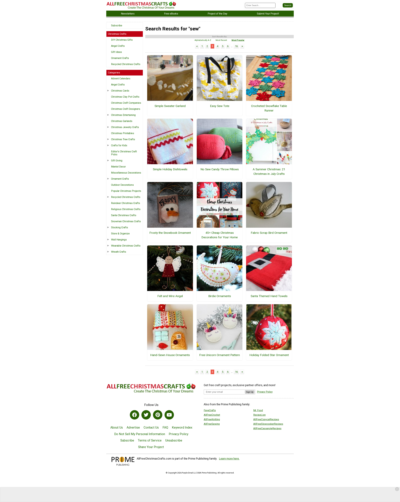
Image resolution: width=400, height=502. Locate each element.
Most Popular (238, 40)
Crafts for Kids (119, 145)
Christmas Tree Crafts (123, 139)
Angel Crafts (118, 45)
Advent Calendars (120, 78)
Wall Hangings (119, 239)
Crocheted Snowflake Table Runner (269, 108)
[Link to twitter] (146, 415)
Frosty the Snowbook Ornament (170, 233)
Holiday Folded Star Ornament (269, 355)
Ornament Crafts (120, 58)
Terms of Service (150, 440)
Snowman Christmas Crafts (126, 221)
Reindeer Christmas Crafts (125, 203)
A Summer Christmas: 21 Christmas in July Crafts (269, 171)
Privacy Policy (178, 434)
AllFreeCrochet (212, 414)
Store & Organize (120, 233)
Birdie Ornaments (219, 296)
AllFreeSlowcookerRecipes (268, 423)
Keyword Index (182, 427)
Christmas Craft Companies (126, 102)
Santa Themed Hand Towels (269, 296)
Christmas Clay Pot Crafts (125, 96)
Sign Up (249, 392)
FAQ (165, 427)
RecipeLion (259, 414)
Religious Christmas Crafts (125, 209)
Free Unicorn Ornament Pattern (219, 355)
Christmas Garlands (121, 121)
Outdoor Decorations (122, 184)
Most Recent (221, 40)
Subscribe (116, 25)
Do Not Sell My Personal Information (139, 434)
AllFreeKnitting (212, 419)
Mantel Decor (118, 166)
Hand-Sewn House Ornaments (170, 355)
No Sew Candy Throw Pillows (219, 169)
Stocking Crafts (119, 227)
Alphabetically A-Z (203, 40)
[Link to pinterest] (157, 415)
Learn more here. (229, 458)
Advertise (133, 427)
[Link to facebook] (134, 415)
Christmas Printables (122, 133)
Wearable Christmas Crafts (125, 245)
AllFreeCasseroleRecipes (267, 428)
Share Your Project (151, 447)
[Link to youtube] (169, 415)
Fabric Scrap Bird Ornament (269, 233)
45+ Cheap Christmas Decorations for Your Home (219, 235)
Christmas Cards (120, 90)
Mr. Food (258, 410)
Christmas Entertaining (123, 115)
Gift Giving (116, 160)
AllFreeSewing (212, 423)
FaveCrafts (210, 410)
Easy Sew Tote (219, 106)
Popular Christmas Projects (126, 190)
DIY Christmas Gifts (122, 39)
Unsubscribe (173, 440)
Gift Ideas (116, 52)
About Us (116, 427)
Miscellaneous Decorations (126, 172)
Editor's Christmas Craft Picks (124, 153)
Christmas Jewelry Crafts (125, 127)
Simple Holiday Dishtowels (170, 169)
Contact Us (151, 427)
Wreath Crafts (118, 251)
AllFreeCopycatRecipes (266, 419)
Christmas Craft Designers (125, 108)
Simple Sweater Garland (170, 106)
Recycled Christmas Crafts (125, 64)
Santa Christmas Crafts (123, 215)
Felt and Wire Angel (170, 296)
